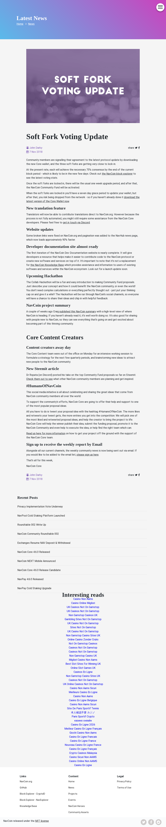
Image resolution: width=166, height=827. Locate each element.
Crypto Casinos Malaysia (83, 753)
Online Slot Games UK (83, 667)
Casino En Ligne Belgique (83, 700)
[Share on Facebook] (139, 147)
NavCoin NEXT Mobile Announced (36, 561)
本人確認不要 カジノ (83, 712)
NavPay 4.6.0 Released (30, 579)
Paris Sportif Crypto (83, 716)
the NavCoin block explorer (117, 173)
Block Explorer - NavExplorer (34, 800)
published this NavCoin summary (77, 311)
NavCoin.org (26, 781)
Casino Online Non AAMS (83, 761)
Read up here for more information (45, 433)
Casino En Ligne (83, 765)
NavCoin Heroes (76, 806)
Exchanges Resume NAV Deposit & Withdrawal (43, 542)
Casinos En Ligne (83, 671)
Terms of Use (124, 787)
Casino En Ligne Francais (83, 736)
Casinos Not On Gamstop (83, 647)
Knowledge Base (28, 806)
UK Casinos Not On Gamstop (83, 607)
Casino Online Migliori (83, 603)
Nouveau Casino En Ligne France (83, 744)
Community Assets (78, 812)
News (31, 23)
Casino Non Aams (83, 599)
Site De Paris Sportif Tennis (83, 708)
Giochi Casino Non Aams (83, 732)
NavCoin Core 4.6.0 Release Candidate (39, 570)
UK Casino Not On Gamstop (83, 623)
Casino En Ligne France (83, 740)
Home (20, 23)
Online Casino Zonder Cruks (83, 639)
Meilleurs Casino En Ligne (83, 692)
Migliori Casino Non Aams (83, 659)
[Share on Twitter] (136, 147)
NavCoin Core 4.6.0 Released (33, 551)
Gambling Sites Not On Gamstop (83, 619)
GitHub (23, 787)
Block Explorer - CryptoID (32, 793)
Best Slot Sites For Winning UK (83, 663)
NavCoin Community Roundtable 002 (38, 533)
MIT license (42, 820)
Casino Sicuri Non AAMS (83, 757)
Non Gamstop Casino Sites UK (83, 635)
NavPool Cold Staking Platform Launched (41, 515)
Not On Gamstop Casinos (83, 643)
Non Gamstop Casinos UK (83, 615)
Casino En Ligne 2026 (83, 724)
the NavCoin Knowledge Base (47, 265)
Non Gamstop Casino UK (83, 655)
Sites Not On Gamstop (83, 627)
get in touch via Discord (76, 222)
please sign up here (88, 454)
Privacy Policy (124, 781)
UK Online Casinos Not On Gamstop (83, 684)
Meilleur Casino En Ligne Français (83, 728)
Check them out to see (39, 379)
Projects (72, 793)
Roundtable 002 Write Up (31, 524)
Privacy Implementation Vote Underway (40, 506)
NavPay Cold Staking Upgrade (34, 588)
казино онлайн (83, 720)
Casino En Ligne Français (83, 748)
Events (72, 800)
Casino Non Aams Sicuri (83, 688)
